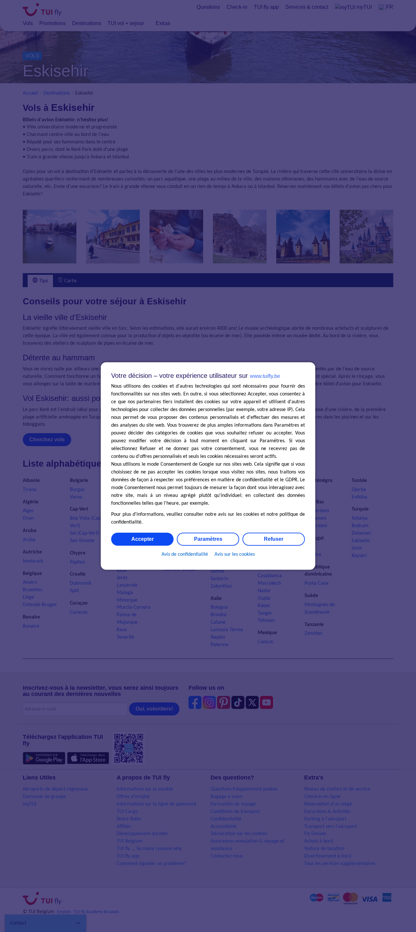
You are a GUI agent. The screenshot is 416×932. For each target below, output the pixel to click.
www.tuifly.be (265, 376)
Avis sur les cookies (234, 554)
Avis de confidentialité (185, 554)
